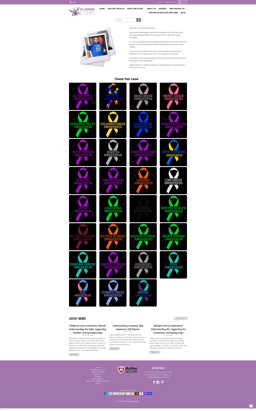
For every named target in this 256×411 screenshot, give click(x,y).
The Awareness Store (131, 401)
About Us (151, 9)
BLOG (183, 13)
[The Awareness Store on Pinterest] (162, 382)
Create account (170, 2)
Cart (183, 2)
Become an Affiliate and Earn (163, 13)
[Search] (138, 20)
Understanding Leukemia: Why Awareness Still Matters (127, 327)
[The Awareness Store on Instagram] (158, 382)
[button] (251, 406)
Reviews (163, 9)
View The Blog (181, 318)
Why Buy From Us (116, 9)
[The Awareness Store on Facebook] (154, 382)
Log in (160, 2)
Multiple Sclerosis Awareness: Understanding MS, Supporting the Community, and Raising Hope (168, 329)
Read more (74, 354)
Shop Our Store (135, 9)
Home (102, 9)
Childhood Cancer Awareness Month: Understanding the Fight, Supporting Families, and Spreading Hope (87, 329)
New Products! (177, 9)
